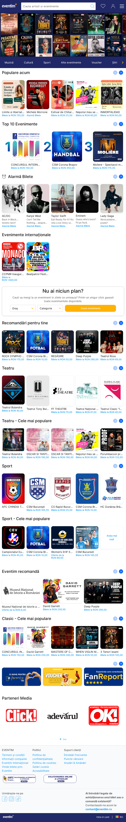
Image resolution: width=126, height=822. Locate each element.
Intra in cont (102, 817)
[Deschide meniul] (121, 6)
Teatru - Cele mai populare (27, 420)
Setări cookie (40, 766)
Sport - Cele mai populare (26, 518)
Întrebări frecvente (75, 755)
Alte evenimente (71, 62)
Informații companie (14, 759)
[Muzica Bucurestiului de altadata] (9, 24)
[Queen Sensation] (26, 46)
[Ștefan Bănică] (113, 24)
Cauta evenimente (90, 308)
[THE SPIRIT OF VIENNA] (61, 46)
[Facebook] (4, 798)
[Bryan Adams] (96, 46)
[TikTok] (18, 798)
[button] (4, 35)
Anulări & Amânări (75, 762)
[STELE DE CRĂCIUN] (113, 46)
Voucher (97, 62)
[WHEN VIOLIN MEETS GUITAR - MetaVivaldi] (26, 24)
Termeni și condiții (13, 755)
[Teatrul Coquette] (43, 46)
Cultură (28, 62)
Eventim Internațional (15, 762)
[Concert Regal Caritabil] (78, 24)
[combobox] (55, 6)
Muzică (9, 62)
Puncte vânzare (73, 759)
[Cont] (113, 6)
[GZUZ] (96, 24)
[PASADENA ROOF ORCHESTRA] (9, 46)
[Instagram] (11, 798)
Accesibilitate (40, 770)
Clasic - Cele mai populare (26, 618)
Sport (47, 62)
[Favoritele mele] (103, 5)
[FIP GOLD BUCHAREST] (78, 46)
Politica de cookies (44, 762)
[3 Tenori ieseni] (61, 24)
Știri (114, 62)
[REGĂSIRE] (43, 24)
